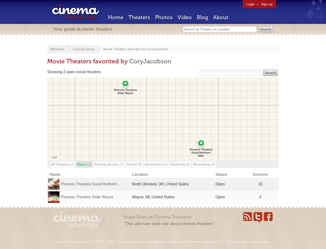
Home (115, 17)
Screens (260, 174)
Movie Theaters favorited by (125, 49)
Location (140, 174)
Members (57, 49)
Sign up (267, 4)
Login (250, 4)
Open (84, 164)
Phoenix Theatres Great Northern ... (91, 184)
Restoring (180, 164)
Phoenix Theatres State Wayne (87, 197)
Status (221, 174)
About (220, 17)
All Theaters (62, 164)
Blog (202, 17)
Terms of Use (259, 241)
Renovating (204, 164)
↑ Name (54, 174)
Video (185, 17)
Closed (134, 164)
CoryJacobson (84, 49)
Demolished (156, 164)
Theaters (139, 17)
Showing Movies (109, 164)
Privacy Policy (236, 241)
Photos (164, 17)
